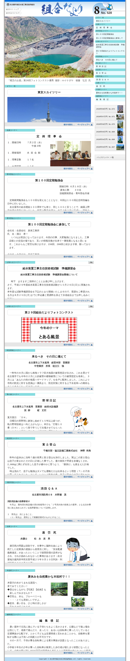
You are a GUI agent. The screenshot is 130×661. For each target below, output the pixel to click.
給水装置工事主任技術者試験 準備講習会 (110, 46)
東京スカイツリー (103, 21)
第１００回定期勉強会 (105, 34)
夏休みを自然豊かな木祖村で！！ (109, 93)
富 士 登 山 (101, 73)
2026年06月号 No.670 (105, 124)
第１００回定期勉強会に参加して (109, 38)
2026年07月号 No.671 (105, 117)
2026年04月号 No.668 (105, 139)
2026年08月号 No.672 (105, 109)
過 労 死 (100, 86)
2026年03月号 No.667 (105, 147)
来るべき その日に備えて (106, 60)
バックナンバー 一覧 (105, 157)
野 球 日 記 (101, 66)
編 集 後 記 (102, 99)
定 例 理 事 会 (104, 28)
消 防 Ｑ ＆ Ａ (102, 80)
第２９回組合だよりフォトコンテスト (110, 52)
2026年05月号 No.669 (105, 132)
